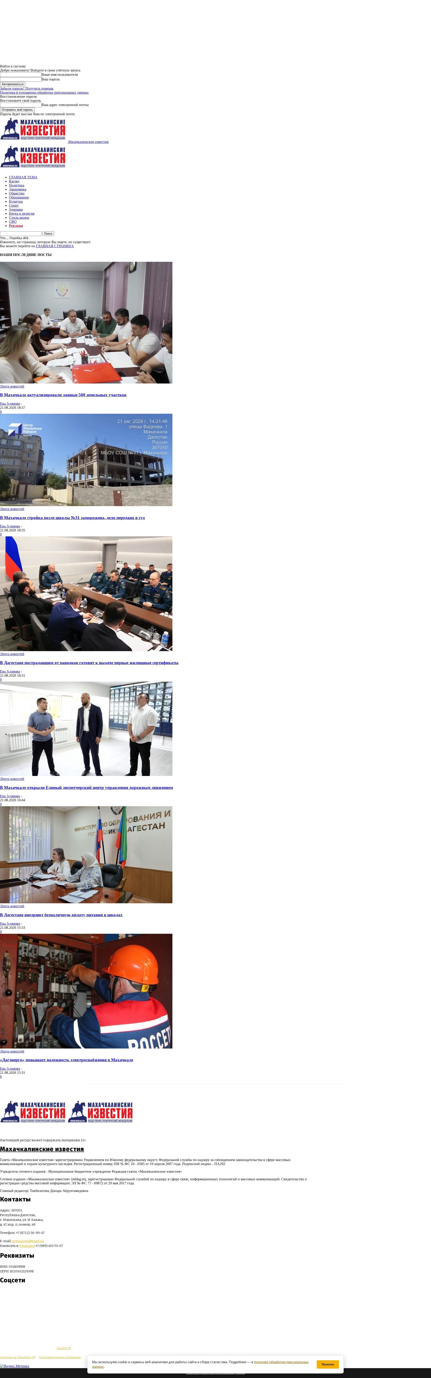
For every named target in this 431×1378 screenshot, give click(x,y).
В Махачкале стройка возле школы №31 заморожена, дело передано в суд (72, 517)
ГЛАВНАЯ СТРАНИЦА (55, 246)
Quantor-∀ (63, 1348)
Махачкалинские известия (42, 1149)
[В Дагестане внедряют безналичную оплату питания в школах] (86, 902)
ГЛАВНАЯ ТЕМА (23, 177)
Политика (16, 185)
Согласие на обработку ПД (18, 1357)
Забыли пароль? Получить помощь (26, 88)
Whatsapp (27, 1246)
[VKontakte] (12, 1294)
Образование (19, 197)
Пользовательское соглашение (60, 1357)
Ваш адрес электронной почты (65, 105)
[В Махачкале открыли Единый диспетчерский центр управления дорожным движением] (86, 775)
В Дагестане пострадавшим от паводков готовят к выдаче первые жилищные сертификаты (89, 662)
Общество (16, 193)
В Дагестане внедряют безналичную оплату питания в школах (61, 914)
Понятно (328, 1364)
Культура (16, 201)
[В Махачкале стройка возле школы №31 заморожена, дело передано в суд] (86, 505)
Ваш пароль (51, 79)
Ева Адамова (10, 403)
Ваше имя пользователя (60, 74)
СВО (13, 221)
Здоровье (16, 209)
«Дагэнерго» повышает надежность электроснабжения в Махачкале (66, 1059)
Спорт (14, 205)
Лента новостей (12, 386)
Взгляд (14, 181)
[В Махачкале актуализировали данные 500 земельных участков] (86, 382)
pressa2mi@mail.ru (28, 1241)
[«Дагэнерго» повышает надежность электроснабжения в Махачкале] (86, 1047)
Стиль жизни (19, 217)
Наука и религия (21, 213)
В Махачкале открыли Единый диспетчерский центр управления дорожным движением (86, 787)
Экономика (17, 189)
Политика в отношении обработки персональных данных (44, 92)
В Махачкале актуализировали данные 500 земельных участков (63, 394)
